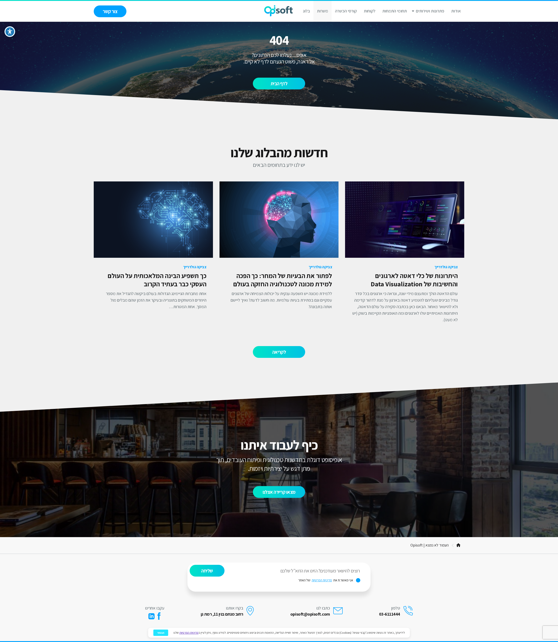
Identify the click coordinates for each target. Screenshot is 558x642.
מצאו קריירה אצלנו (279, 492)
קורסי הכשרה (346, 11)
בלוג (306, 11)
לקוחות (369, 11)
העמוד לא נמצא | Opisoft (429, 545)
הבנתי (160, 633)
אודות (456, 11)
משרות (322, 11)
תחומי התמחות (394, 11)
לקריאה (279, 352)
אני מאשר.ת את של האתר (329, 580)
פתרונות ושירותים (430, 11)
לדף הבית (279, 83)
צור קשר (110, 11)
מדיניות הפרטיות (322, 580)
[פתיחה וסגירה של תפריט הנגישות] (10, 31)
